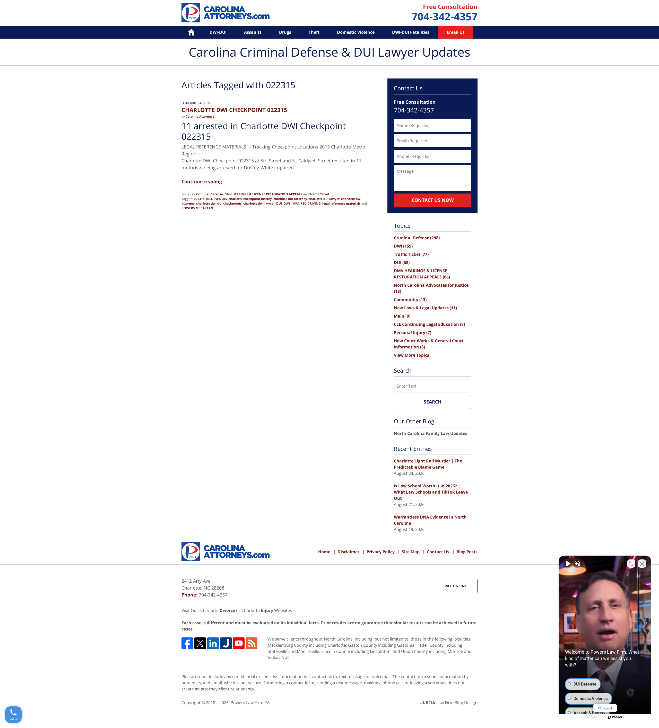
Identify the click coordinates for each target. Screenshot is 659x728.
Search (432, 402)
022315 (199, 199)
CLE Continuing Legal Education (429, 324)
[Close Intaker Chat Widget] (642, 563)
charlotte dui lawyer (324, 199)
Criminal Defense (209, 194)
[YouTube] (239, 643)
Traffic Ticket (319, 194)
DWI (286, 203)
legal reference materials (341, 203)
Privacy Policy (381, 552)
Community (410, 299)
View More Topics (411, 355)
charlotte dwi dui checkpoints (219, 203)
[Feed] (251, 643)
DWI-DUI (218, 32)
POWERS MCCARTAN (197, 208)
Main (402, 316)
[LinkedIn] (213, 643)
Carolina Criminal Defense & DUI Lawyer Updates (225, 12)
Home (187, 32)
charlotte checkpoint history (250, 199)
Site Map (411, 552)
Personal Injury (412, 332)
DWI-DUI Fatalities (410, 32)
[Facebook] (187, 643)
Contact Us (438, 552)
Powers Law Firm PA (250, 702)
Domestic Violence (356, 32)
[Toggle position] (631, 563)
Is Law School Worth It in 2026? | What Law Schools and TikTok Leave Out (431, 492)
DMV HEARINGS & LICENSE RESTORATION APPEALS (263, 194)
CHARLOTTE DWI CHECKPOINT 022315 (234, 109)
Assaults (253, 32)
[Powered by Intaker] (615, 717)
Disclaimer (348, 552)
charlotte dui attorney (290, 199)
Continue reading (201, 181)
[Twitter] (200, 643)
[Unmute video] (568, 563)
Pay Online (456, 585)
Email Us (456, 32)
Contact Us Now (433, 200)
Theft (314, 32)
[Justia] (226, 643)
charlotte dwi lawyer (259, 203)
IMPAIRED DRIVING (306, 203)
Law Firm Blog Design (449, 702)
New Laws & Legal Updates (425, 308)
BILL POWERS (216, 199)
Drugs (285, 32)
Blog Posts (467, 552)
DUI (279, 203)
